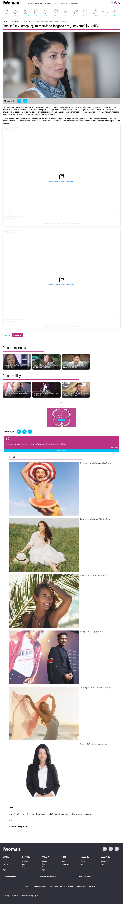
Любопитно (104, 861)
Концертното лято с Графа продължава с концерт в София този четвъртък (45, 393)
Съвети (64, 861)
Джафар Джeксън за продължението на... (93, 631)
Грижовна (38, 3)
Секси (56, 3)
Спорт (5, 867)
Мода (4, 870)
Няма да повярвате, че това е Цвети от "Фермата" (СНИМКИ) (45, 366)
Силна (43, 864)
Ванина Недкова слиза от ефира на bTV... (93, 744)
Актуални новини (9, 876)
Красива (30, 3)
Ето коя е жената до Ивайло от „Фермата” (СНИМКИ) (73, 366)
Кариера (44, 861)
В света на (45, 867)
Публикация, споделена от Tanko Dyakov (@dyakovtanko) (62, 223)
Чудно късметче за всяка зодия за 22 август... (95, 463)
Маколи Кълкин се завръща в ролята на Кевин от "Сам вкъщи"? (76, 394)
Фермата (17, 335)
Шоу (82, 864)
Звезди (83, 861)
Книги (102, 864)
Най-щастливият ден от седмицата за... (94, 575)
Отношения (65, 864)
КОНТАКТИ (92, 886)
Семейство (25, 861)
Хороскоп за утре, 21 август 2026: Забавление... (95, 519)
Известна (64, 3)
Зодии (43, 870)
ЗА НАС (27, 886)
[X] (24, 432)
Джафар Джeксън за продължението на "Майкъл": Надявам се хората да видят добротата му (17, 393)
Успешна (48, 3)
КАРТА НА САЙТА (81, 886)
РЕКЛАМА (70, 886)
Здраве (5, 861)
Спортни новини (84, 876)
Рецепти (25, 867)
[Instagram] (30, 432)
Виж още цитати (61, 451)
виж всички (12, 801)
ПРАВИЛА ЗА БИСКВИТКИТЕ (57, 886)
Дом (23, 864)
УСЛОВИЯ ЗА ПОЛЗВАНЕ (39, 886)
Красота (5, 864)
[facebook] (19, 432)
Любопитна (75, 3)
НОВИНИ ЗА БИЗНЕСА (48, 876)
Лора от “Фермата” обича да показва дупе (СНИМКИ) (16, 366)
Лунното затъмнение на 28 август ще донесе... (96, 688)
